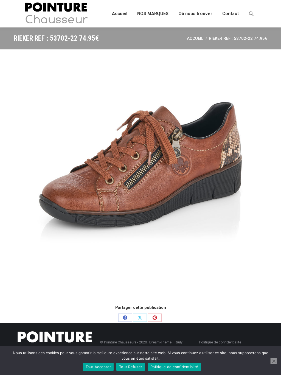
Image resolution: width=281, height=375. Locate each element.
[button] (251, 14)
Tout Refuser (130, 367)
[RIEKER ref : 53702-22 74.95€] (140, 176)
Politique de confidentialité (174, 367)
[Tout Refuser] (273, 361)
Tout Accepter (98, 367)
